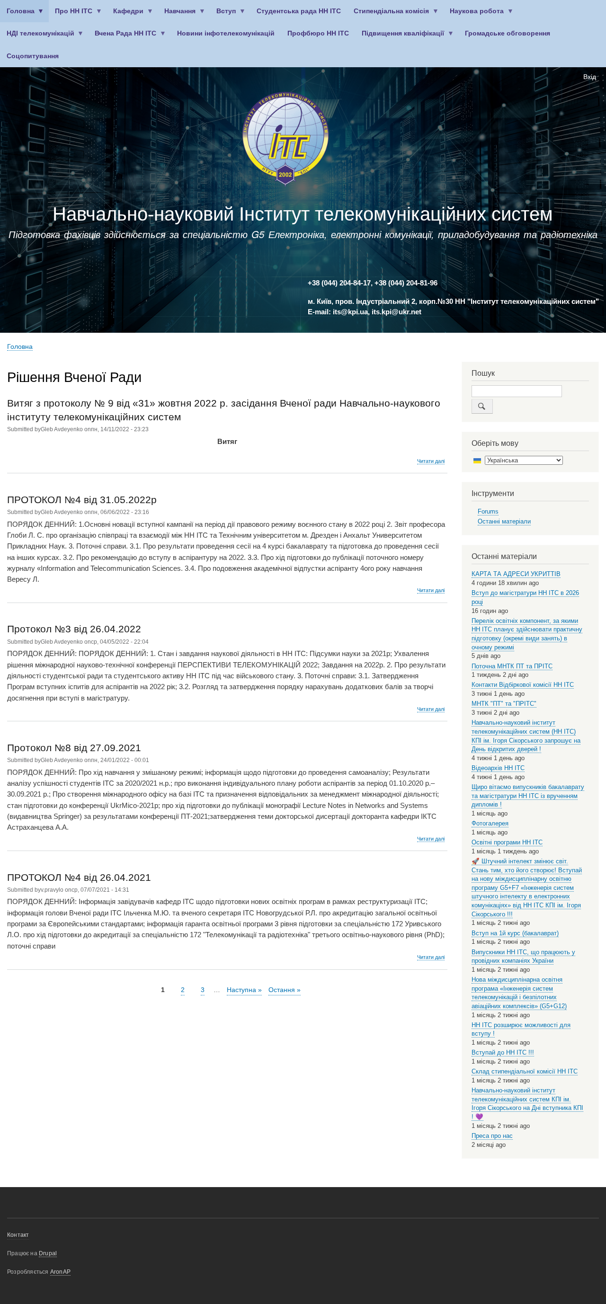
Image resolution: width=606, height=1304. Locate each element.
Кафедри (125, 15)
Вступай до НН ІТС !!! (503, 1052)
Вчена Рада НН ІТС (123, 37)
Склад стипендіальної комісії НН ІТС (525, 1071)
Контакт (18, 1235)
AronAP (60, 1272)
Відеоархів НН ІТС (498, 768)
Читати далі (431, 461)
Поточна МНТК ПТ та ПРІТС (512, 666)
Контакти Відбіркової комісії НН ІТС (523, 684)
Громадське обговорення (507, 33)
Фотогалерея (490, 823)
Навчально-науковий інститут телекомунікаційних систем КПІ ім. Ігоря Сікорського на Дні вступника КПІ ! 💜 (527, 1103)
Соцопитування (33, 56)
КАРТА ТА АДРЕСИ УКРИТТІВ (516, 573)
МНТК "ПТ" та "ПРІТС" (504, 703)
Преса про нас (492, 1135)
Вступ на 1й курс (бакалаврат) (515, 933)
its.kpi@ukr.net (396, 312)
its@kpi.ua (350, 312)
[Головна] (285, 141)
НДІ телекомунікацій (37, 37)
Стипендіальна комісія (388, 15)
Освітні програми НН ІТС (507, 842)
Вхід (589, 76)
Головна (17, 15)
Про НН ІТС (71, 15)
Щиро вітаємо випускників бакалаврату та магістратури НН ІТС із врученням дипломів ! (528, 795)
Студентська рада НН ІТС (299, 11)
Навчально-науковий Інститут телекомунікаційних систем (303, 214)
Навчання (177, 15)
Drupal (48, 1253)
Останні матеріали (504, 521)
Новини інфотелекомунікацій (226, 33)
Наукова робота (474, 15)
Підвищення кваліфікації (400, 37)
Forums (488, 511)
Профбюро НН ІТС (318, 33)
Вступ (223, 15)
